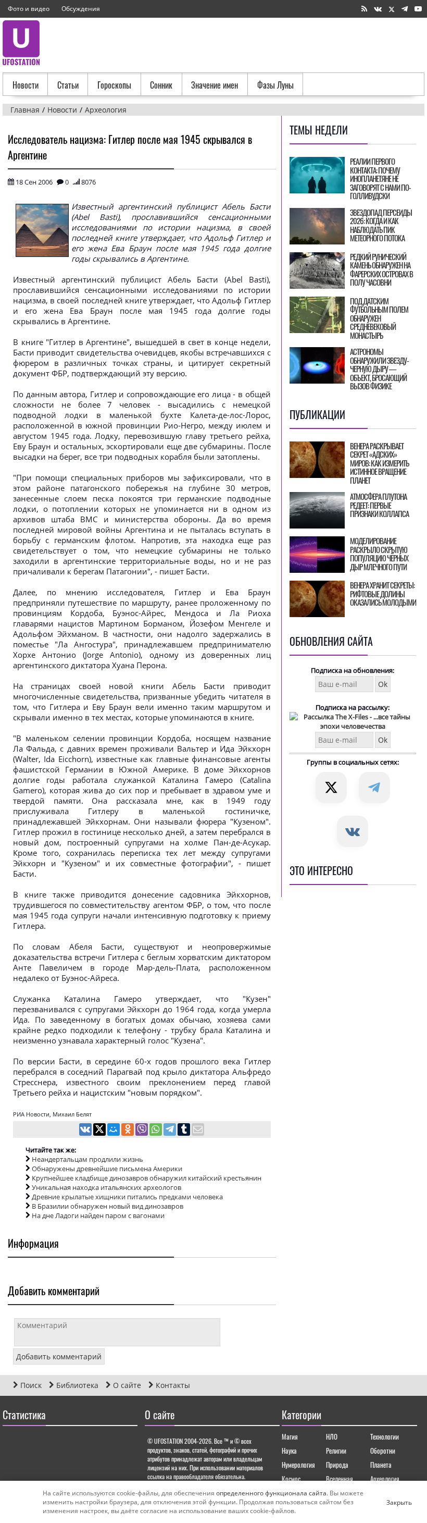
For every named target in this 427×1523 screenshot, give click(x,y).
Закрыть (390, 1502)
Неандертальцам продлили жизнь (87, 1159)
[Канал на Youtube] (418, 9)
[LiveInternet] (13, 1445)
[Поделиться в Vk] (86, 1130)
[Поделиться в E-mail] (198, 1130)
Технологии (384, 1436)
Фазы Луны (275, 85)
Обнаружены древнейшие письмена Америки (107, 1168)
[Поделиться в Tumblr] (185, 1130)
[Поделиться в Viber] (142, 1130)
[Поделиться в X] (100, 1130)
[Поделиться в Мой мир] (114, 1130)
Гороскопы (114, 85)
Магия (290, 1436)
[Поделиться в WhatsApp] (156, 1130)
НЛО (331, 1436)
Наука (289, 1450)
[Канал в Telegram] (404, 9)
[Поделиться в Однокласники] (128, 1130)
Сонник (161, 85)
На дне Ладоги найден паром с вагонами (98, 1215)
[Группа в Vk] (377, 9)
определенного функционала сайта (271, 1493)
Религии (336, 1450)
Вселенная (339, 1478)
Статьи (68, 85)
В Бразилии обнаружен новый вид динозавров (107, 1206)
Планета (381, 1464)
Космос (291, 1478)
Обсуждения (80, 8)
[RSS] (364, 9)
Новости (25, 85)
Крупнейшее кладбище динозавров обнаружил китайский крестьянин (146, 1178)
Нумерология (298, 1464)
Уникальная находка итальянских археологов (106, 1187)
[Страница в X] (391, 9)
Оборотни (382, 1450)
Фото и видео (28, 8)
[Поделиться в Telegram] (171, 1130)
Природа (337, 1464)
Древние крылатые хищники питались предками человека (127, 1196)
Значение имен (214, 85)
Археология (384, 1478)
